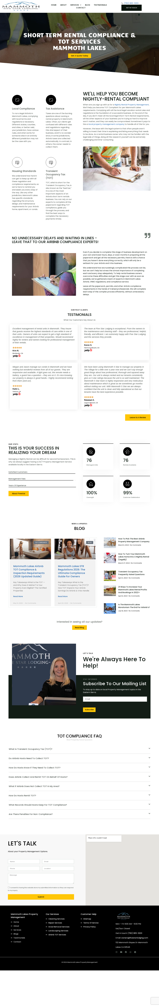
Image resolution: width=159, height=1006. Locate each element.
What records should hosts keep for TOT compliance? (38, 804)
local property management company (106, 124)
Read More (18, 596)
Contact (81, 7)
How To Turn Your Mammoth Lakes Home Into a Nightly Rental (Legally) (133, 557)
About (63, 5)
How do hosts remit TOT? (22, 795)
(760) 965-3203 (135, 933)
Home (53, 5)
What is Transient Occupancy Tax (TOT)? (30, 749)
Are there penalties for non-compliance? (31, 814)
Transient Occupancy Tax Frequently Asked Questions (131, 573)
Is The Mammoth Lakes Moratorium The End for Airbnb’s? (134, 606)
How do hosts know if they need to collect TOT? (34, 767)
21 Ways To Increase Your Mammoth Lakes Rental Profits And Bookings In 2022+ (132, 590)
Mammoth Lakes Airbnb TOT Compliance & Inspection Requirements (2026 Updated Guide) (29, 571)
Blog (87, 5)
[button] (14, 274)
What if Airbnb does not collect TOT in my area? (34, 786)
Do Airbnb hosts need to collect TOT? (29, 758)
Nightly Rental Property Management (132, 104)
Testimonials (100, 5)
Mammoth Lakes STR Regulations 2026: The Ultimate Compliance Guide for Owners (71, 571)
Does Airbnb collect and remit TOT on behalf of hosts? (38, 776)
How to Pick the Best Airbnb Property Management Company (133, 540)
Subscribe (89, 709)
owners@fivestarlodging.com (134, 937)
